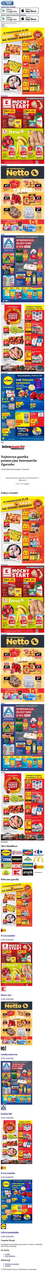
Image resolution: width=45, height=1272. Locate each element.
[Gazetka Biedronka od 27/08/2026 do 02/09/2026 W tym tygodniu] (16, 1163)
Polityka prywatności (12, 1264)
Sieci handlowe (10, 1256)
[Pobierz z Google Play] (10, 13)
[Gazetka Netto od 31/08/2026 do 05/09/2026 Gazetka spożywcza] (16, 1045)
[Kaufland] (22, 163)
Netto (2, 234)
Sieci (8, 7)
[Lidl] (22, 440)
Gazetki (3, 7)
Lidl (2, 442)
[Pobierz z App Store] (29, 13)
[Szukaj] (3, 26)
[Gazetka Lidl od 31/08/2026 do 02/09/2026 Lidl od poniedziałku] (16, 1223)
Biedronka (22, 15)
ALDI (3, 304)
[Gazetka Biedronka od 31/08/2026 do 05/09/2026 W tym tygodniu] (16, 926)
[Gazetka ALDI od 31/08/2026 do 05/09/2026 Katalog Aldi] (16, 1104)
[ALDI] (22, 302)
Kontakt (12, 7)
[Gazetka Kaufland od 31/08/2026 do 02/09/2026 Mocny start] (16, 985)
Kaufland (4, 165)
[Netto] (22, 232)
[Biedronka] (22, 94)
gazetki (26, 484)
